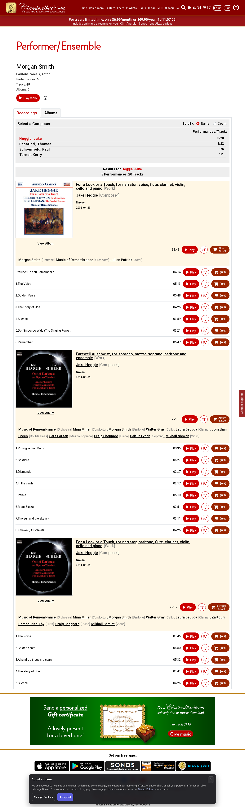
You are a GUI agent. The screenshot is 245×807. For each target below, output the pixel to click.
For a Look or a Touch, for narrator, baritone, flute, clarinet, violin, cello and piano (133, 544)
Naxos (80, 202)
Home (83, 8)
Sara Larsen (58, 436)
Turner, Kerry (30, 155)
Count (222, 123)
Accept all (65, 797)
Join (227, 8)
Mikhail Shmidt (177, 436)
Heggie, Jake (30, 139)
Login (217, 8)
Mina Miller (82, 429)
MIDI (160, 8)
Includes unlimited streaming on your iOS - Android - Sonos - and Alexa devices (122, 23)
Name (205, 123)
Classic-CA (172, 8)
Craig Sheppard (106, 436)
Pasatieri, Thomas (35, 144)
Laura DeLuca (186, 429)
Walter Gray (155, 429)
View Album (46, 243)
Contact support (242, 403)
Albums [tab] (50, 113)
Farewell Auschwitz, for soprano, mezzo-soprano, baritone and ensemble (131, 356)
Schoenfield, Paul (34, 149)
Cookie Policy (145, 789)
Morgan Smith (29, 260)
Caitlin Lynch (140, 436)
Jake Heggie (87, 195)
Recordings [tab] (27, 113)
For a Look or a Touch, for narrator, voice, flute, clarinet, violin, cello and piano (130, 186)
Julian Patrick (121, 260)
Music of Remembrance (74, 260)
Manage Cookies (43, 797)
